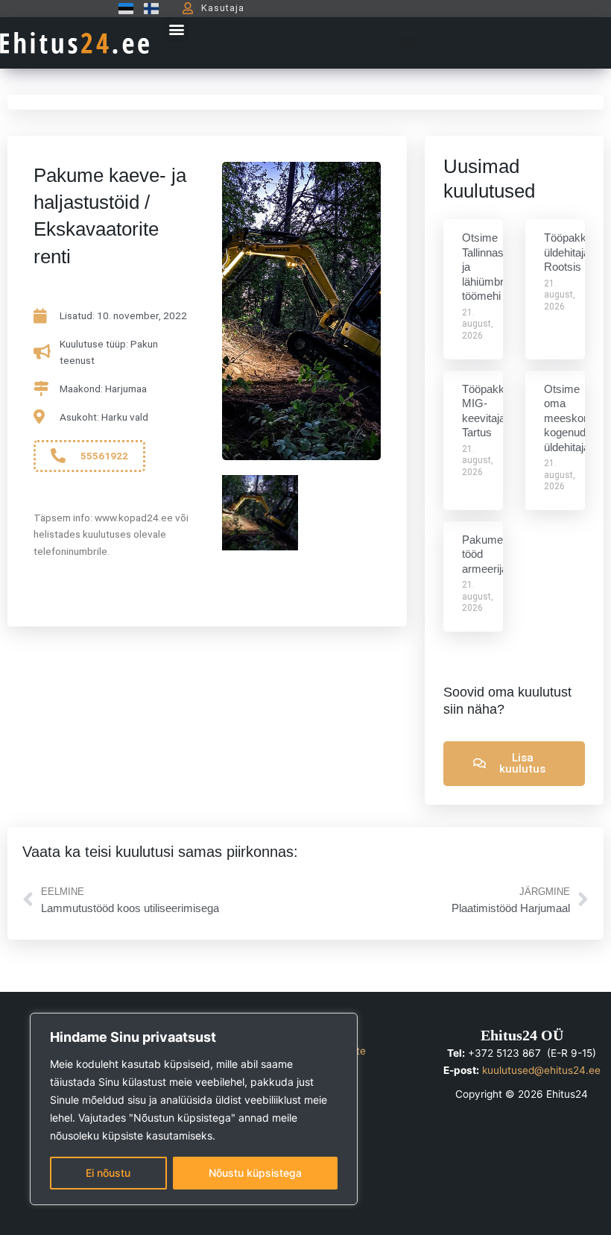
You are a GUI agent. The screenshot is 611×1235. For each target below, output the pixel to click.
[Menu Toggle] (407, 42)
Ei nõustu (108, 1172)
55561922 (104, 456)
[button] (176, 29)
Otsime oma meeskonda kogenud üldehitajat (572, 418)
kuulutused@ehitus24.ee (541, 1070)
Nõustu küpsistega (255, 1172)
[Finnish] (147, 8)
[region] (194, 1109)
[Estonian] (122, 8)
